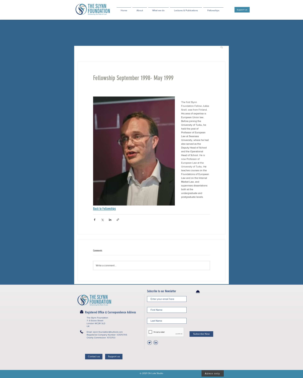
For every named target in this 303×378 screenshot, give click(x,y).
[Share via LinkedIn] (110, 219)
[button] (221, 47)
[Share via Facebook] (94, 219)
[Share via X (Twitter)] (102, 219)
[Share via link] (117, 219)
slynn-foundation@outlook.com (108, 332)
